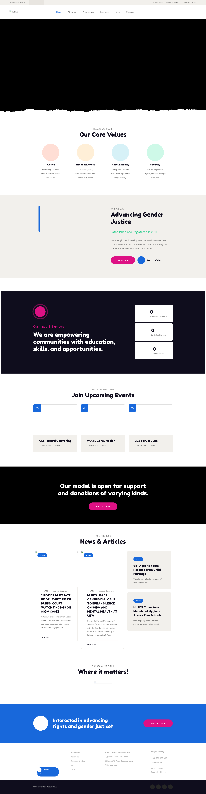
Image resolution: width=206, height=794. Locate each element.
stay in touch (158, 723)
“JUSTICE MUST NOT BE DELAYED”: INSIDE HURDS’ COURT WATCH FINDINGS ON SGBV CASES (56, 603)
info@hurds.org (190, 2)
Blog (118, 12)
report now (44, 772)
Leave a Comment (60, 591)
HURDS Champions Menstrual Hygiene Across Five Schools (147, 611)
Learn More (46, 93)
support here (103, 506)
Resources (104, 12)
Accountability (120, 164)
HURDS (45, 591)
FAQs (73, 770)
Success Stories (78, 761)
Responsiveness (85, 164)
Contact (130, 12)
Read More (46, 637)
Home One (75, 752)
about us (123, 260)
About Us (72, 12)
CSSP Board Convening (55, 440)
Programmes (88, 12)
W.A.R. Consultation (101, 440)
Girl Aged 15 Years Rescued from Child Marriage (147, 570)
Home (58, 12)
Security (155, 164)
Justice (50, 164)
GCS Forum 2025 (146, 440)
